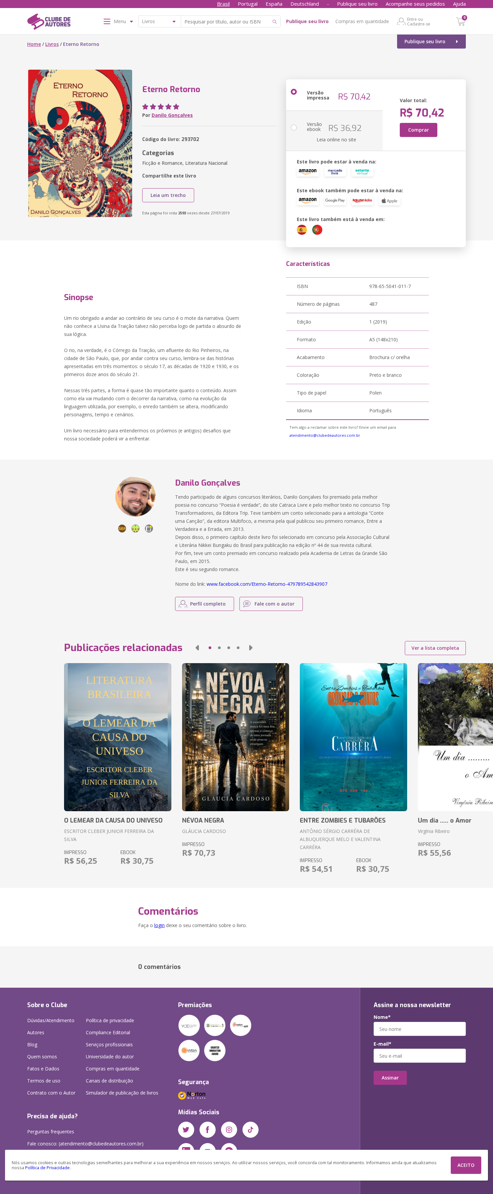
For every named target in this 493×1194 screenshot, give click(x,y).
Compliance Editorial (108, 1032)
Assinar (390, 1077)
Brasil (223, 3)
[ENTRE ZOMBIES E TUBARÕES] (353, 737)
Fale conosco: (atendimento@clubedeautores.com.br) (85, 1143)
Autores (35, 1032)
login (159, 925)
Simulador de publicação (122, 1093)
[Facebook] (208, 1130)
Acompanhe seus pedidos (415, 3)
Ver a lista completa (435, 648)
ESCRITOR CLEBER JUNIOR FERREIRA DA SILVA (109, 835)
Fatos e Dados (43, 1068)
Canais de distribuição (109, 1080)
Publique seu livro (357, 3)
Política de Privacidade (47, 1168)
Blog (32, 1044)
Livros (52, 44)
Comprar (418, 130)
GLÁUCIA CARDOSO (204, 831)
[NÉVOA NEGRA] (235, 737)
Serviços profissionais (109, 1044)
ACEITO (466, 1165)
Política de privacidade (110, 1020)
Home (34, 44)
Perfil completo (208, 604)
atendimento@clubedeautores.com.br (324, 435)
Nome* (382, 1017)
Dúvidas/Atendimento (50, 1020)
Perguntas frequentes (50, 1131)
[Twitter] (186, 1130)
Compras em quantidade (362, 21)
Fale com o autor (274, 604)
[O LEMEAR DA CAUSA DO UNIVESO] (117, 737)
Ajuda (459, 3)
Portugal (248, 3)
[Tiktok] (250, 1130)
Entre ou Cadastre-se (418, 21)
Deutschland (304, 3)
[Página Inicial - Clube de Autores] (48, 22)
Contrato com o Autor (51, 1093)
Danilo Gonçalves (172, 115)
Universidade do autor (110, 1056)
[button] (197, 647)
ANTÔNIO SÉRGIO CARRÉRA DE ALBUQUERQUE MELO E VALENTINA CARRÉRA (340, 839)
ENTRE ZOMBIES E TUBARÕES (343, 821)
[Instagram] (229, 1130)
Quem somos (42, 1056)
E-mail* (382, 1044)
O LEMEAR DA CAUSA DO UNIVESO (113, 821)
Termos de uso (43, 1080)
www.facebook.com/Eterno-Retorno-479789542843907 (267, 584)
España (274, 3)
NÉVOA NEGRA (203, 821)
